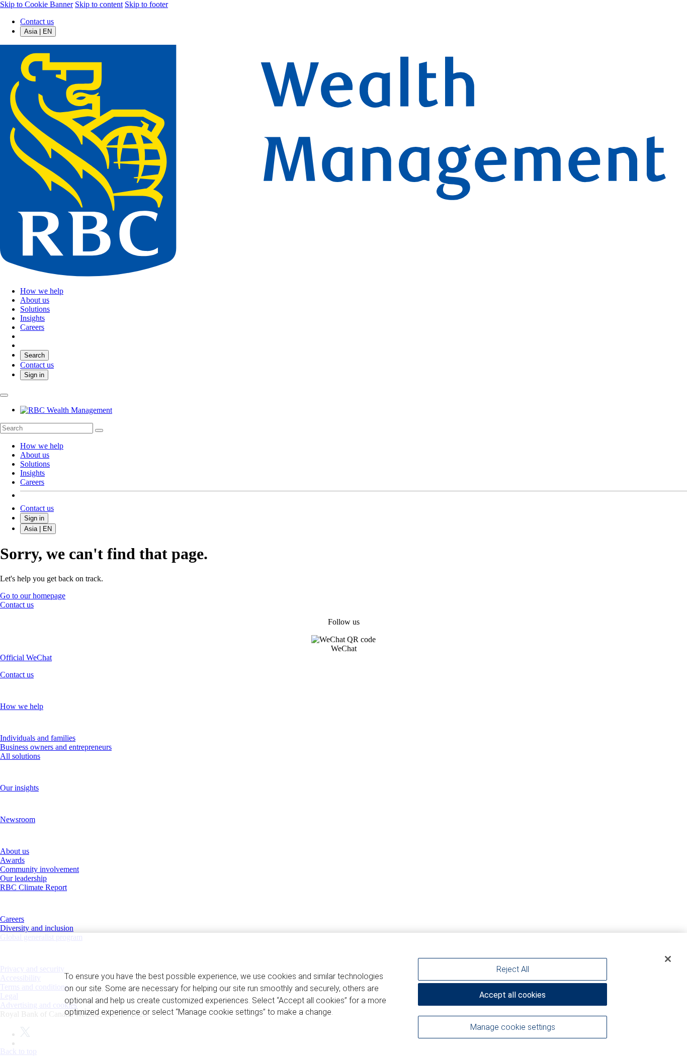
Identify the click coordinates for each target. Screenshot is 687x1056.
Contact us (37, 21)
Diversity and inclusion (36, 928)
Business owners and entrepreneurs (56, 747)
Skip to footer (146, 4)
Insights (32, 473)
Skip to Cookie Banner (36, 4)
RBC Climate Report (33, 887)
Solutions (35, 464)
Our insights (19, 787)
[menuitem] (343, 428)
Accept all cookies (512, 995)
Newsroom (17, 819)
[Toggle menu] (4, 395)
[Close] (668, 959)
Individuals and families (37, 738)
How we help (41, 446)
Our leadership (23, 878)
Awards (12, 860)
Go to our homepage (32, 595)
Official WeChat (26, 657)
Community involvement (39, 869)
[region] (343, 994)
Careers (32, 482)
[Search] (99, 430)
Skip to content (99, 4)
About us (34, 455)
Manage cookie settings (512, 1027)
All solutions (20, 756)
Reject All (512, 969)
